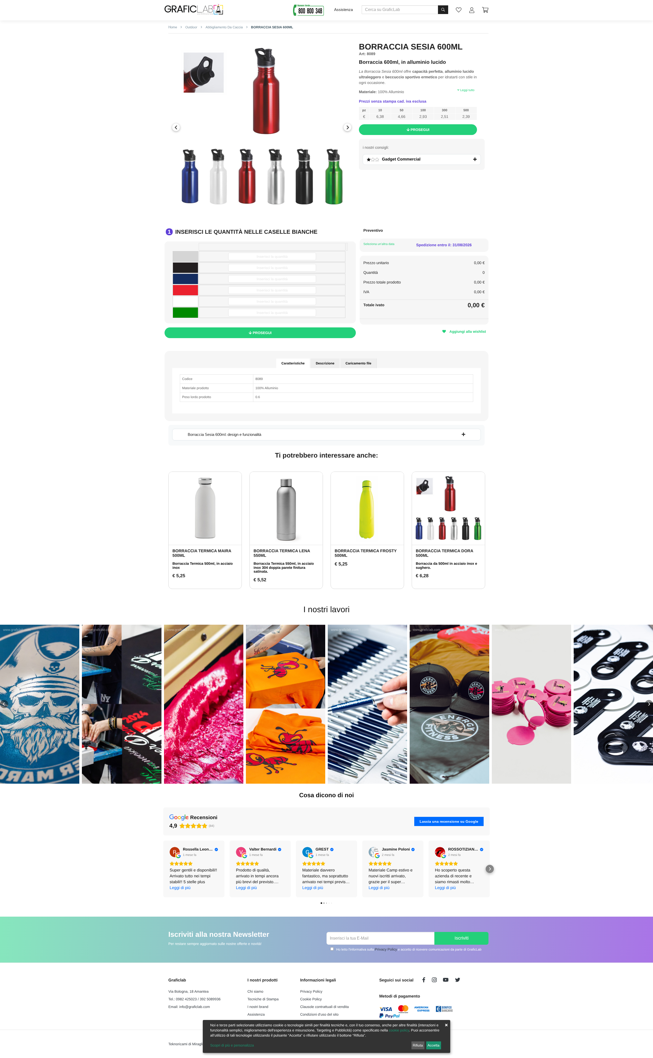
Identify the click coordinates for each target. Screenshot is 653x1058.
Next (347, 127)
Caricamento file (358, 363)
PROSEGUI (420, 130)
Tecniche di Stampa (263, 999)
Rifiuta (418, 1045)
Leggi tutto (466, 90)
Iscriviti (462, 938)
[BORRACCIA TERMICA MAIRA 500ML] (205, 508)
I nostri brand (257, 1007)
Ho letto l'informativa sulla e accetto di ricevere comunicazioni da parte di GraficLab (408, 949)
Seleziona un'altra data (379, 244)
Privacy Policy (386, 949)
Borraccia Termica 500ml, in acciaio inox (202, 565)
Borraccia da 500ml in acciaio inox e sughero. (446, 565)
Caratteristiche (293, 363)
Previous (176, 127)
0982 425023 (186, 999)
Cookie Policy (311, 999)
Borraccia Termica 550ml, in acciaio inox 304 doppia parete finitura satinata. (284, 567)
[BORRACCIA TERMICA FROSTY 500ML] (367, 508)
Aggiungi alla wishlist (467, 331)
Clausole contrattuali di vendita (324, 1007)
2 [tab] (265, 211)
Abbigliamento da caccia (224, 27)
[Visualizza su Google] (175, 852)
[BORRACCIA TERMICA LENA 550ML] (286, 508)
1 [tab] (257, 211)
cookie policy (399, 1030)
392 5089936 (210, 999)
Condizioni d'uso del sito (319, 1014)
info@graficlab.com (194, 1007)
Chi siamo (255, 991)
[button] (4, 704)
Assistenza (343, 9)
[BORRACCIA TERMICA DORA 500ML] (448, 508)
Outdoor (190, 27)
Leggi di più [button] (180, 888)
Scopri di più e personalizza (232, 1045)
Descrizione (325, 363)
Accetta (433, 1045)
